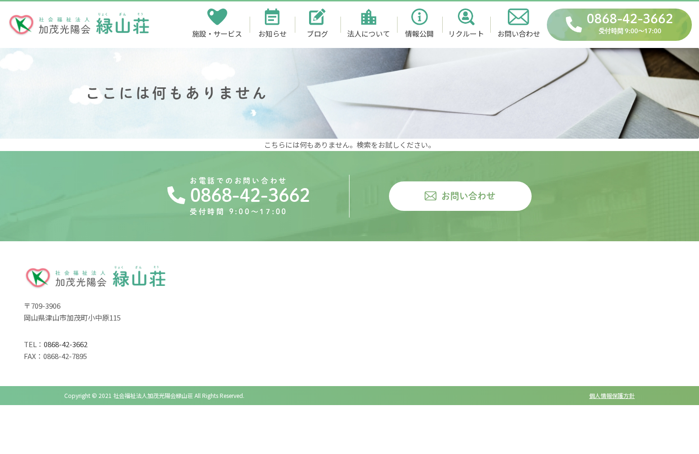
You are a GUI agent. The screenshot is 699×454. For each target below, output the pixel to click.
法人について (368, 33)
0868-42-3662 (630, 23)
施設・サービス (217, 33)
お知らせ (272, 33)
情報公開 (419, 33)
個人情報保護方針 (612, 395)
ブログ (317, 33)
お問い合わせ (518, 33)
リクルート (466, 33)
